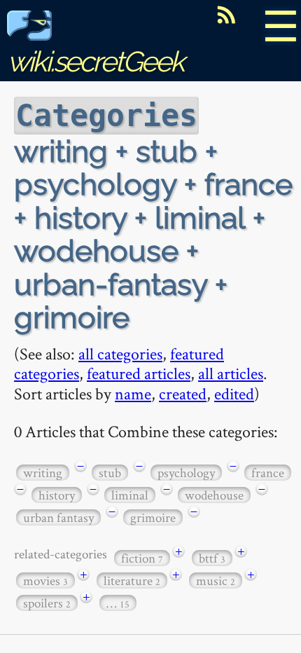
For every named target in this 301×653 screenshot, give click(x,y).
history (56, 495)
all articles (230, 373)
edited (234, 393)
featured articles (138, 373)
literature (132, 580)
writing (42, 473)
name (133, 393)
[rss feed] (226, 15)
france (267, 473)
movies (45, 580)
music (215, 580)
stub (110, 473)
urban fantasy (58, 517)
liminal (129, 495)
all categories (120, 353)
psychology (186, 473)
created (182, 393)
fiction (142, 558)
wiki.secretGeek (95, 61)
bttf (212, 558)
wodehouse (214, 495)
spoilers (47, 603)
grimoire (153, 517)
